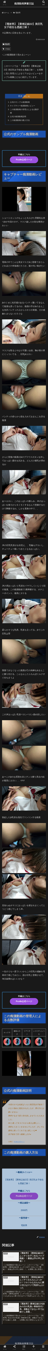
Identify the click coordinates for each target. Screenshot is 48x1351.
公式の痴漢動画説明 (18, 116)
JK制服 (7, 49)
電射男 (7, 44)
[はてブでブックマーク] (29, 748)
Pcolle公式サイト (19, 1141)
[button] (43, 736)
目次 (20, 96)
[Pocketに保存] (40, 748)
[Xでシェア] (8, 748)
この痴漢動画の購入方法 (20, 120)
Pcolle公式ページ (24, 160)
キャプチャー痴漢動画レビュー (22, 106)
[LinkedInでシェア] (29, 754)
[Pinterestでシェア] (18, 754)
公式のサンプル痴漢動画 (20, 102)
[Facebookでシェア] (18, 748)
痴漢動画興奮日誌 (24, 3)
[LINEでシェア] (8, 754)
